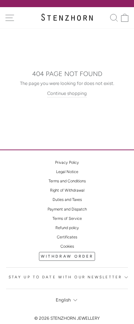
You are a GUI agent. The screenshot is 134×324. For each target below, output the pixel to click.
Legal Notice (67, 171)
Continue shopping (67, 93)
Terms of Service (67, 218)
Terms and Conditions (67, 181)
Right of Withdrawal (67, 190)
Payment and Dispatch (67, 209)
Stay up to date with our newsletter (65, 277)
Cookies (67, 246)
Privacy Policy (67, 162)
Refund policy (67, 228)
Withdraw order (67, 256)
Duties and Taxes (67, 199)
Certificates (67, 237)
